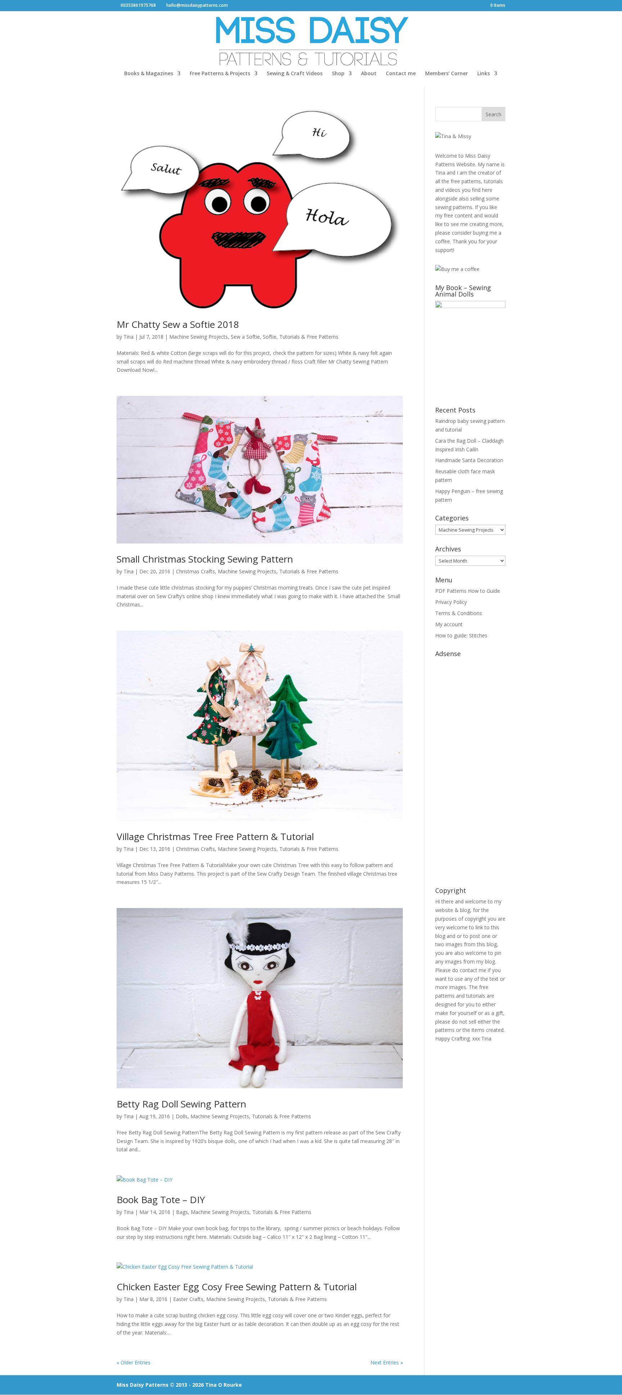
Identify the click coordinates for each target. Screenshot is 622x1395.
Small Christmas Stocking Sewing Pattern (205, 558)
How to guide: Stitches (461, 635)
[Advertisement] (470, 768)
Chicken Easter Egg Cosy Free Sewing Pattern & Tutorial (237, 1286)
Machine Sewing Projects (198, 336)
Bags (182, 1212)
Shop (338, 74)
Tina (128, 336)
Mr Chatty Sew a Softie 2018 (178, 324)
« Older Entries (133, 1362)
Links (483, 74)
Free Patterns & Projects (220, 74)
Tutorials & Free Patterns (308, 336)
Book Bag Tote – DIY (161, 1199)
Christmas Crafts (195, 571)
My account (449, 624)
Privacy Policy (451, 602)
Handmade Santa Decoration (469, 460)
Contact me (401, 74)
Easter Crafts (188, 1299)
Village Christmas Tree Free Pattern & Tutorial (215, 836)
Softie (269, 336)
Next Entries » (386, 1362)
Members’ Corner (446, 74)
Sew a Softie (245, 336)
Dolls (182, 1116)
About (369, 74)
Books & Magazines (148, 74)
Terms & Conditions (458, 613)
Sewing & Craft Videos (295, 74)
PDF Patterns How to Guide (467, 590)
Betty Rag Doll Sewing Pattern (181, 1103)
